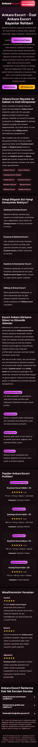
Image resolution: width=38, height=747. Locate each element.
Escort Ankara (28, 4)
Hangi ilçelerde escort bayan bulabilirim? (14, 698)
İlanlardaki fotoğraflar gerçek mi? (16, 713)
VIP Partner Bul (27, 87)
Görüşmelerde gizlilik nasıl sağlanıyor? (13, 706)
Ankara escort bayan (21, 40)
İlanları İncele (9, 87)
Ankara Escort (28, 2)
